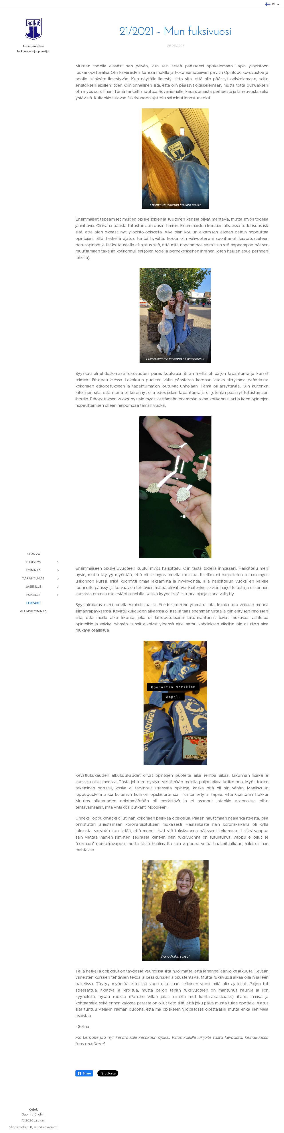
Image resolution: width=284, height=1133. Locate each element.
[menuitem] (33, 553)
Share (87, 1073)
